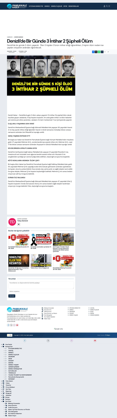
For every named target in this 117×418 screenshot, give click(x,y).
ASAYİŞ (92, 308)
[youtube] (95, 340)
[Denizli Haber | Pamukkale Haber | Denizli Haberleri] (17, 6)
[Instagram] (14, 325)
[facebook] (24, 340)
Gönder (11, 296)
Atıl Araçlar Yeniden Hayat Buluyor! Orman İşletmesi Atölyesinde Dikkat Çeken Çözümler (61, 249)
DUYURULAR (12, 371)
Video (7, 383)
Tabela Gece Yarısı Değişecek (40, 268)
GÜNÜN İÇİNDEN (18, 37)
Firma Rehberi (10, 387)
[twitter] (48, 340)
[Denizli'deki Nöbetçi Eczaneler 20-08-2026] (63, 260)
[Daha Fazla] (102, 52)
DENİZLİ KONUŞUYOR (15, 369)
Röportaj (8, 391)
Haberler (9, 37)
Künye (7, 397)
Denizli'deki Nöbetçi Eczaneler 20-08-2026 (62, 268)
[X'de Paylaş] (96, 52)
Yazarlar (8, 385)
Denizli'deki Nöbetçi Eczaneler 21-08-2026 (18, 247)
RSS (10, 335)
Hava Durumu (47, 310)
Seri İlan (8, 389)
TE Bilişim (107, 335)
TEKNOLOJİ (12, 373)
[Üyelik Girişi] (104, 6)
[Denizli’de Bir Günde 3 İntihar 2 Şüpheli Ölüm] (41, 76)
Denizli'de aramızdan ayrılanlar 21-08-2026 (41, 247)
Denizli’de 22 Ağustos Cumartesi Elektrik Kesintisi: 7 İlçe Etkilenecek (18, 269)
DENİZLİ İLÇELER (56, 6)
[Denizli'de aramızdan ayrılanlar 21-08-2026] (41, 239)
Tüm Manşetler (48, 315)
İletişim (7, 399)
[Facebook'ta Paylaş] (93, 52)
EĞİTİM (92, 313)
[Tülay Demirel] (12, 222)
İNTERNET (11, 379)
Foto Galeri (9, 381)
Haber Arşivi (47, 318)
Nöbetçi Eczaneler (49, 308)
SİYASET (71, 313)
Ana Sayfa (8, 344)
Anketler (8, 395)
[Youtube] (17, 325)
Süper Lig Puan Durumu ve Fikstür (19, 409)
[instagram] (71, 340)
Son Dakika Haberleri (49, 317)
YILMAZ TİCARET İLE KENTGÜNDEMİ (20, 375)
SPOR (65, 6)
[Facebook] (8, 325)
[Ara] (107, 6)
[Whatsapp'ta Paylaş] (99, 52)
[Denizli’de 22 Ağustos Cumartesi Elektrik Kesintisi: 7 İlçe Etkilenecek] (18, 260)
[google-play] (58, 329)
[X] (11, 325)
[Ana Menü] (109, 6)
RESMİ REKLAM (74, 6)
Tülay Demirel (22, 221)
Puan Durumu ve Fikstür (50, 313)
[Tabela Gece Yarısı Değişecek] (41, 260)
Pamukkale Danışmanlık (16, 377)
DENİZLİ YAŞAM (73, 315)
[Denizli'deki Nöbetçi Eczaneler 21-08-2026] (18, 239)
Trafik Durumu (47, 311)
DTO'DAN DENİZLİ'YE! (36, 6)
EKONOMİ (72, 311)
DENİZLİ (47, 6)
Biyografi (8, 393)
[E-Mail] (18, 224)
